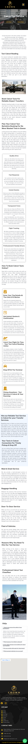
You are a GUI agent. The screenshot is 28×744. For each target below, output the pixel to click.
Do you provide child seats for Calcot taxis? (14, 648)
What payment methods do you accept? (13, 651)
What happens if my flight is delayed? (13, 641)
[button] (23, 4)
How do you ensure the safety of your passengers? (12, 628)
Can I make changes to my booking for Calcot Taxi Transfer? (14, 645)
